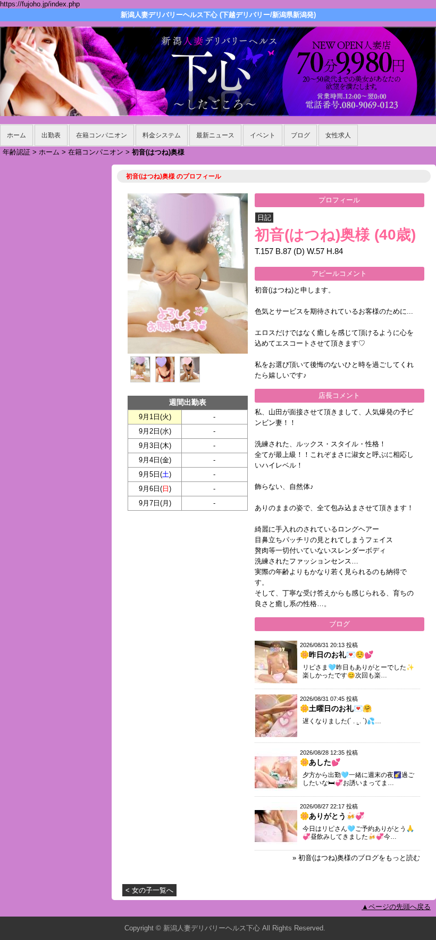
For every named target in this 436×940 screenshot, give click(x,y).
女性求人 (338, 135)
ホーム (16, 135)
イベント (262, 135)
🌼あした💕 (320, 762)
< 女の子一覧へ (149, 890)
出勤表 (51, 135)
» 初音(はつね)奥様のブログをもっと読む (356, 858)
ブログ (300, 135)
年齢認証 (16, 152)
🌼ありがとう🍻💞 (332, 816)
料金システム (161, 135)
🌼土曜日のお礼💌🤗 (336, 708)
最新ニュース (215, 135)
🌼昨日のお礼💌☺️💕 (336, 654)
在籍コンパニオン (101, 135)
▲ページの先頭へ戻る (396, 907)
